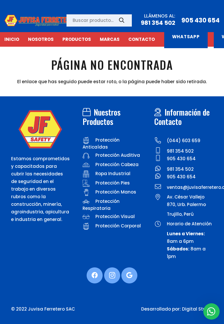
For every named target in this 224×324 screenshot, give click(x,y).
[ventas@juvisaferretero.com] (160, 187)
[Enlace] (41, 20)
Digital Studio (197, 309)
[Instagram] (112, 275)
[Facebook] (95, 275)
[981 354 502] (160, 151)
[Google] (129, 275)
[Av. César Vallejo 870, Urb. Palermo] (160, 198)
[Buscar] (121, 20)
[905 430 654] (160, 159)
